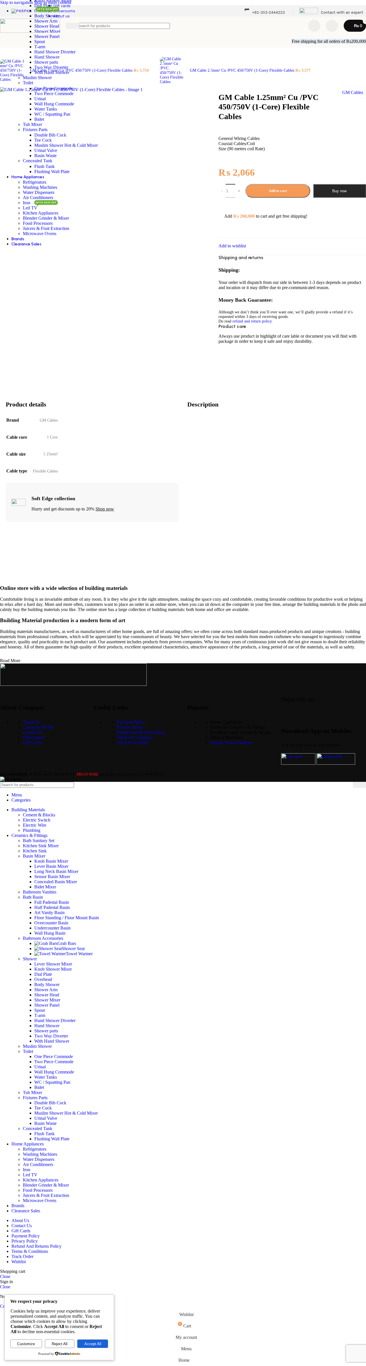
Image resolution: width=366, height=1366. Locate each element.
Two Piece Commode (53, 93)
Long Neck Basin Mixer (56, 871)
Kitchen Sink (35, 850)
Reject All (59, 1344)
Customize (26, 1344)
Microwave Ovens (39, 233)
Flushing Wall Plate (51, 171)
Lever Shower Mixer (53, 964)
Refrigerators (34, 182)
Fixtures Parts (35, 129)
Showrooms (34, 737)
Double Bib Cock (50, 135)
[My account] (332, 25)
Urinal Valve (45, 150)
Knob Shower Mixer (53, 969)
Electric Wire (34, 825)
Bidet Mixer (45, 886)
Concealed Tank (37, 160)
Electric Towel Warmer (231, 742)
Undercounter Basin (52, 928)
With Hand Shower (51, 72)
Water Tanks (45, 109)
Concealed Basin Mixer (55, 881)
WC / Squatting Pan (52, 114)
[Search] (359, 785)
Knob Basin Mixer (51, 861)
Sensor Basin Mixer (52, 876)
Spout (39, 41)
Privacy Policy (130, 727)
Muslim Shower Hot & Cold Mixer (66, 145)
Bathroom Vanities (39, 892)
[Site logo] (30, 31)
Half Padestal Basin (52, 907)
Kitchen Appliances (40, 213)
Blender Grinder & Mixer (46, 218)
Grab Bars (66, 943)
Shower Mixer (47, 1000)
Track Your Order (132, 742)
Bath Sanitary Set (38, 840)
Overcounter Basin (51, 922)
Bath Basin (33, 897)
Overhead (43, 979)
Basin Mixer (34, 856)
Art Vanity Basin (49, 912)
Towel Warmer (79, 953)
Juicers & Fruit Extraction (46, 228)
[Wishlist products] (314, 25)
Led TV (30, 207)
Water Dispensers (38, 192)
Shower (30, 958)
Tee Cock (43, 140)
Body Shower (46, 15)
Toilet (28, 82)
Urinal (40, 98)
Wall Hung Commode (54, 103)
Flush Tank (44, 166)
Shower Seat (73, 948)
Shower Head (46, 994)
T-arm (39, 46)
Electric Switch (36, 820)
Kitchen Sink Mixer (41, 845)
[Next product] (163, 53)
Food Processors (38, 223)
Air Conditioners (38, 197)
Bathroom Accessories (43, 938)
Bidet (39, 119)
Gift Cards (32, 742)
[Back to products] (156, 67)
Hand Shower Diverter (54, 51)
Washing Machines (40, 187)
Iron (26, 202)
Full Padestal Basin (51, 902)
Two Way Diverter (51, 67)
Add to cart (278, 191)
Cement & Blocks (39, 814)
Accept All (92, 1344)
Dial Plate (43, 5)
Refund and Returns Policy (141, 732)
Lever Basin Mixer (51, 866)
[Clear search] (296, 25)
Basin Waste (45, 155)
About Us (32, 722)
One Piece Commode (53, 88)
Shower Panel (46, 36)
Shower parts (46, 62)
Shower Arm (45, 989)
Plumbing (31, 830)
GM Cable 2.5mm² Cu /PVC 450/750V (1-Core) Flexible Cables (242, 70)
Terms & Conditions (135, 737)
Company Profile (38, 727)
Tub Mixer (32, 124)
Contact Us (33, 732)
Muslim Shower (37, 77)
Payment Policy (131, 722)
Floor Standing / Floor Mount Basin (66, 917)
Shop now (105, 508)
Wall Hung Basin (49, 933)
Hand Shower (46, 57)
